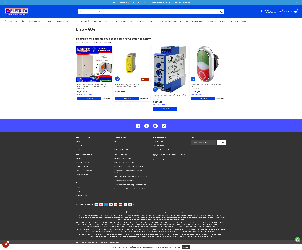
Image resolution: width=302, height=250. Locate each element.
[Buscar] (221, 12)
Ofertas (223, 21)
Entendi (186, 247)
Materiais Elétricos (102, 21)
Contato (117, 146)
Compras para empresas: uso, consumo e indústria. (128, 171)
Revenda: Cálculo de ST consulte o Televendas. (131, 176)
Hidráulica (184, 21)
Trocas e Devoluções (121, 154)
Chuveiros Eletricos (167, 21)
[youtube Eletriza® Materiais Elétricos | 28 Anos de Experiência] (155, 126)
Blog (116, 142)
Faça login (272, 11)
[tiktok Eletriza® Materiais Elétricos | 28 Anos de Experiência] (164, 126)
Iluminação (85, 21)
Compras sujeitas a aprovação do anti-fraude (130, 185)
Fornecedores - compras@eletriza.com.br (129, 166)
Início (23, 21)
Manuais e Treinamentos (123, 158)
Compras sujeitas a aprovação (125, 180)
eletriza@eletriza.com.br (161, 150)
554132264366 (158, 142)
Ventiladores (34, 21)
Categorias (12, 21)
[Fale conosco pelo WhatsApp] (297, 239)
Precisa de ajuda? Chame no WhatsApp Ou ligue (131, 189)
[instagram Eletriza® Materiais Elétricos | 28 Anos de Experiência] (138, 126)
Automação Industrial (123, 21)
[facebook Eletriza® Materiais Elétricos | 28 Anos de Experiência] (146, 126)
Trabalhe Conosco (239, 21)
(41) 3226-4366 (158, 146)
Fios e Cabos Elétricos (146, 21)
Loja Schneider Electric (67, 21)
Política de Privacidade (122, 150)
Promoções (211, 21)
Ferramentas (197, 21)
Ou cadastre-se (270, 13)
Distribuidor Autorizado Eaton (124, 162)
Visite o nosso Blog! (160, 160)
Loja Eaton (48, 21)
